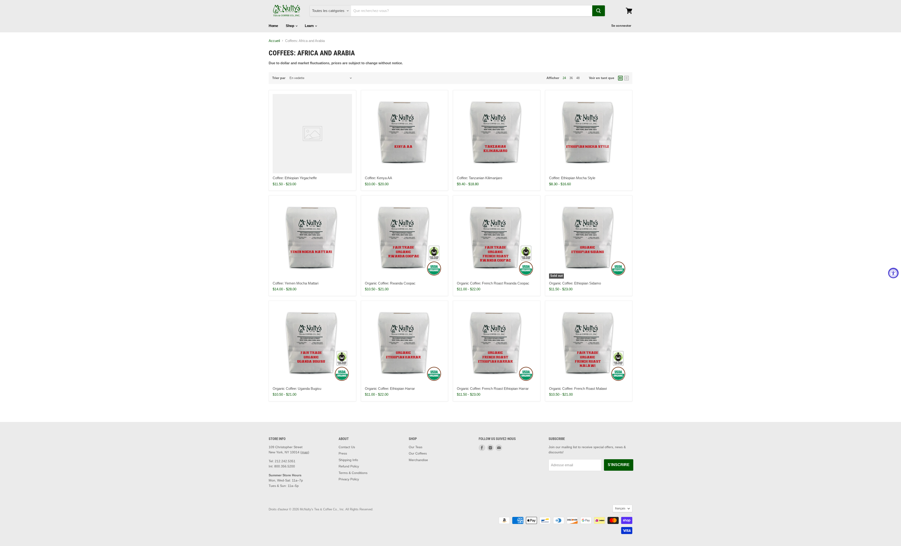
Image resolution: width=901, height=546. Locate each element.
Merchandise (418, 460)
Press (343, 453)
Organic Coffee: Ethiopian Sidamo (575, 283)
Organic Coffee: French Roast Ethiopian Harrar (493, 389)
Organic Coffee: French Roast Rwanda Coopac (493, 283)
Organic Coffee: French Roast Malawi (578, 389)
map (305, 452)
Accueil (274, 41)
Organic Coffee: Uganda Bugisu (297, 389)
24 (564, 78)
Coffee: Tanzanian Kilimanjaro (479, 178)
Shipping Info (348, 460)
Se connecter (621, 25)
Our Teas (415, 447)
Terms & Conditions (353, 473)
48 (578, 78)
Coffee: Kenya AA (378, 178)
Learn (309, 26)
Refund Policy (349, 466)
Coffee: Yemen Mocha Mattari (295, 283)
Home (273, 26)
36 (571, 78)
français (620, 508)
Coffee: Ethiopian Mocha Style (572, 178)
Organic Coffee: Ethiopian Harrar (390, 389)
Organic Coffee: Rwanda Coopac (390, 283)
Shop (290, 26)
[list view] (626, 78)
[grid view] (620, 78)
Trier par (278, 78)
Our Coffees (418, 453)
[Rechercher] (598, 10)
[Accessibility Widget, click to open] (893, 273)
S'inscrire (619, 465)
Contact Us (347, 447)
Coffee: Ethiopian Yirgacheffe (295, 178)
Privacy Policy (349, 479)
